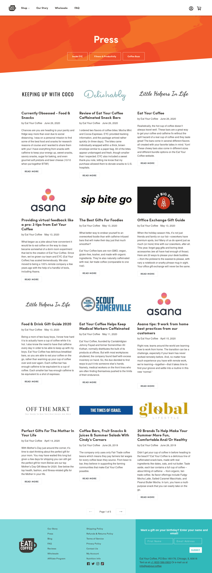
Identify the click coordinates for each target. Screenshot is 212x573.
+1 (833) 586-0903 (161, 562)
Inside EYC (77, 56)
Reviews (51, 549)
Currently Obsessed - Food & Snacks (45, 115)
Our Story (42, 8)
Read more (32, 171)
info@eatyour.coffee (151, 566)
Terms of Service (95, 539)
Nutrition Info (93, 559)
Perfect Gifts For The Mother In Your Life (47, 433)
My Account (92, 554)
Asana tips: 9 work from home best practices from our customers (162, 328)
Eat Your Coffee (150, 112)
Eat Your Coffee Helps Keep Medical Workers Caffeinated (104, 326)
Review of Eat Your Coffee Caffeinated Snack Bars (101, 115)
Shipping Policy (94, 529)
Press (50, 534)
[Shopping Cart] (199, 8)
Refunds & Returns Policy (99, 534)
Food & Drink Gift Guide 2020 (46, 323)
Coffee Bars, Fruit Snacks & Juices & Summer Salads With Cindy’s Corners (104, 435)
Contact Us (92, 549)
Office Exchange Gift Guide (161, 219)
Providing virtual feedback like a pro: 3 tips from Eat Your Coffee (47, 224)
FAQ (77, 8)
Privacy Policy (93, 544)
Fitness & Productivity (105, 56)
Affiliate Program (56, 559)
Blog (49, 539)
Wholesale (61, 8)
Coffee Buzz (134, 56)
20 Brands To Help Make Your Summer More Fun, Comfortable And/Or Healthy (162, 435)
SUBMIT (195, 550)
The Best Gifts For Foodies (101, 219)
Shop (27, 8)
